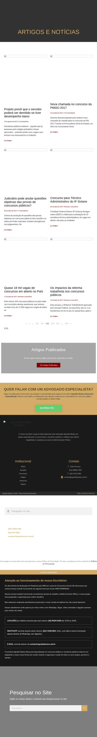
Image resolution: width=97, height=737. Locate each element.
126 (66, 324)
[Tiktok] (63, 551)
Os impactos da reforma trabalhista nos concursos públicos (67, 291)
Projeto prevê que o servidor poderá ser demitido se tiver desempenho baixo (23, 113)
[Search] (84, 708)
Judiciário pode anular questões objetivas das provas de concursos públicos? (25, 202)
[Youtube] (28, 449)
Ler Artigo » (8, 140)
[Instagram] (14, 449)
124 (57, 324)
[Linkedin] (21, 449)
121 (42, 324)
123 (52, 324)
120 (37, 324)
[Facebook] (6, 449)
